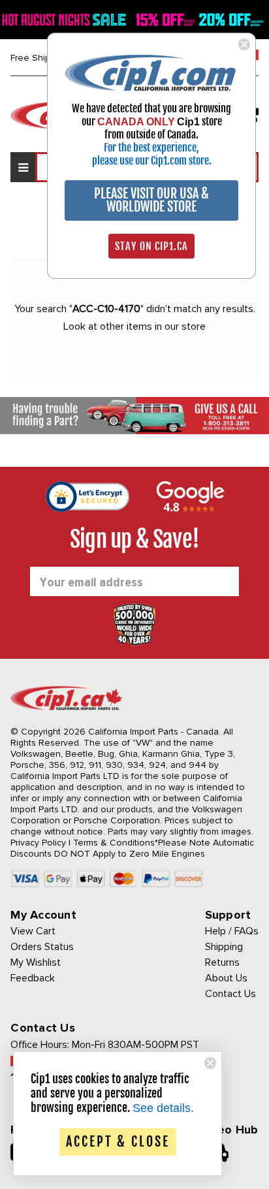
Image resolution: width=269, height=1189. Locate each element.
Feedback (32, 978)
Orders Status (42, 946)
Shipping (224, 946)
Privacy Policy (38, 842)
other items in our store (153, 326)
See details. (163, 1108)
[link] (151, 72)
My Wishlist (35, 962)
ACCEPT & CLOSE (118, 1142)
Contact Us (230, 993)
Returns (222, 962)
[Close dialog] (244, 44)
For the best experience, (151, 147)
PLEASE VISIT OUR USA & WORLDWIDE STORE (151, 200)
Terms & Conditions (114, 842)
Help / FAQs (232, 931)
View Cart (32, 931)
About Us (226, 978)
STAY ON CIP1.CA (151, 246)
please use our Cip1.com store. (152, 160)
